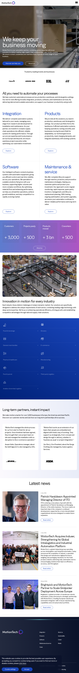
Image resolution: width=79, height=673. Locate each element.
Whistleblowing (62, 669)
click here (22, 663)
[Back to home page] (12, 632)
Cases (41, 647)
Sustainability (61, 636)
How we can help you (13, 63)
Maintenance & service (45, 643)
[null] (7, 3)
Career (60, 640)
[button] (76, 2)
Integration (42, 632)
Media (59, 643)
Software (42, 640)
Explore (8, 151)
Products (42, 636)
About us (31, 63)
